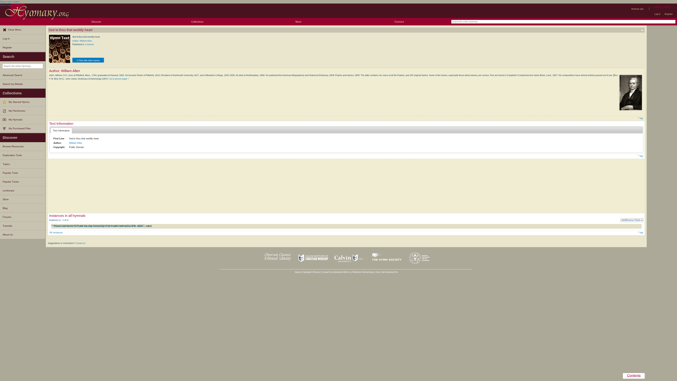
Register (669, 14)
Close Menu (14, 29)
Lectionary (8, 190)
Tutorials (7, 226)
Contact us (80, 243)
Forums (7, 217)
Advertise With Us (342, 272)
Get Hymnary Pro (390, 272)
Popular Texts (10, 173)
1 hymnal (89, 44)
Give (378, 272)
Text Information (61, 130)
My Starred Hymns (19, 102)
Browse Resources (13, 146)
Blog (5, 208)
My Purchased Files (20, 128)
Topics (6, 164)
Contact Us (327, 272)
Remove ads (637, 9)
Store (298, 21)
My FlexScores (17, 111)
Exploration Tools (12, 155)
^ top (640, 118)
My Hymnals (15, 119)
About (297, 272)
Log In (6, 38)
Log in (657, 14)
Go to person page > (119, 79)
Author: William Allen (82, 41)
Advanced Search (12, 75)
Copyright (306, 272)
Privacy (316, 272)
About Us (8, 234)
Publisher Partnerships (363, 272)
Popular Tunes (11, 181)
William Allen (75, 143)
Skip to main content (9, 2)
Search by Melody (13, 84)
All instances (56, 232)
